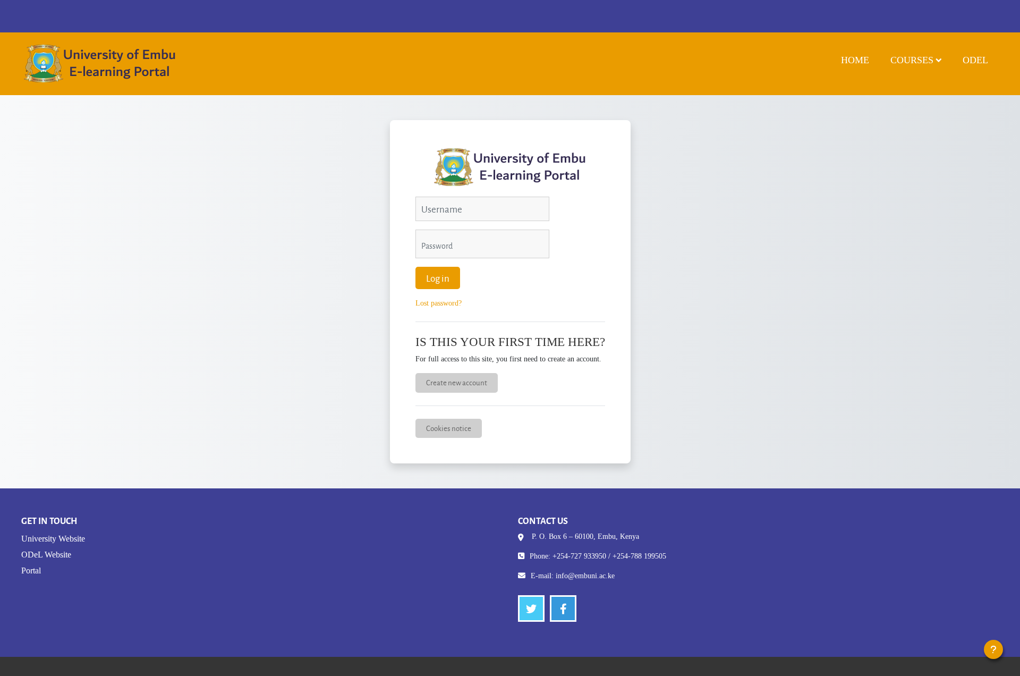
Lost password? (438, 303)
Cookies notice (448, 428)
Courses (911, 60)
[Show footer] (993, 649)
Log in (437, 278)
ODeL (975, 60)
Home (855, 60)
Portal (31, 570)
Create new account (456, 382)
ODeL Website (46, 554)
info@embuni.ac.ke (585, 576)
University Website (53, 538)
